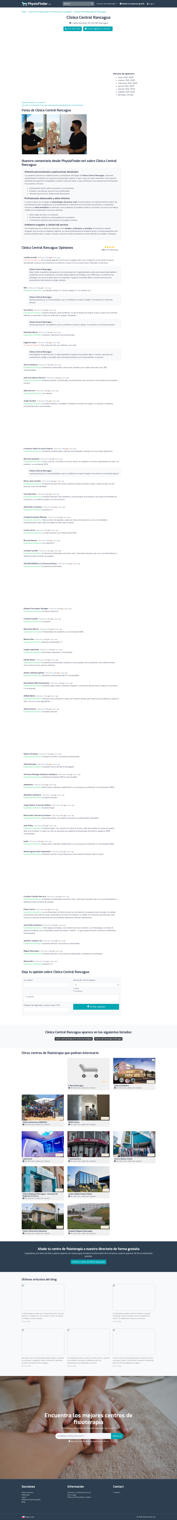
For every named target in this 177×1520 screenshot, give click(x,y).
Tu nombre (28, 980)
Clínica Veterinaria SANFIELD (35, 1122)
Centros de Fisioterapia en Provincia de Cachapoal (50, 11)
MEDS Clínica (73, 1122)
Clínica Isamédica (121, 1086)
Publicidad (25, 1495)
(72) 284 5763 (73, 28)
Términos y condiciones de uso (79, 1492)
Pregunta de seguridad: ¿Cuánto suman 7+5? (42, 1005)
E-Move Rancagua (75, 1086)
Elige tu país (29, 1517)
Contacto (116, 1492)
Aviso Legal (71, 1495)
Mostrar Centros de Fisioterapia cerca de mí (89, 1441)
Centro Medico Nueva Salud (80, 1194)
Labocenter (27, 1159)
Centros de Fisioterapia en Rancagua (90, 11)
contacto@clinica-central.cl (99, 28)
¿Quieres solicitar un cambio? (33, 102)
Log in (151, 4)
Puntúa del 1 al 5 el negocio (84, 980)
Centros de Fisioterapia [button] (106, 4)
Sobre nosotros (27, 1492)
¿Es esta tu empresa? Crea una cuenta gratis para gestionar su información (52, 105)
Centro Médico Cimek (123, 1159)
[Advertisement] (122, 52)
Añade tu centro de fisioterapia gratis (88, 1262)
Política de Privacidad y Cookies (79, 1497)
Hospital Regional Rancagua (80, 1231)
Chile (24, 11)
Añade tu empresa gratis (132, 4)
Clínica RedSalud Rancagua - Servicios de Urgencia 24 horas (40, 1195)
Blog (23, 1502)
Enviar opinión (97, 1006)
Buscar (118, 1436)
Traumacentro (74, 1159)
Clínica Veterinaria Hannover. (35, 1231)
